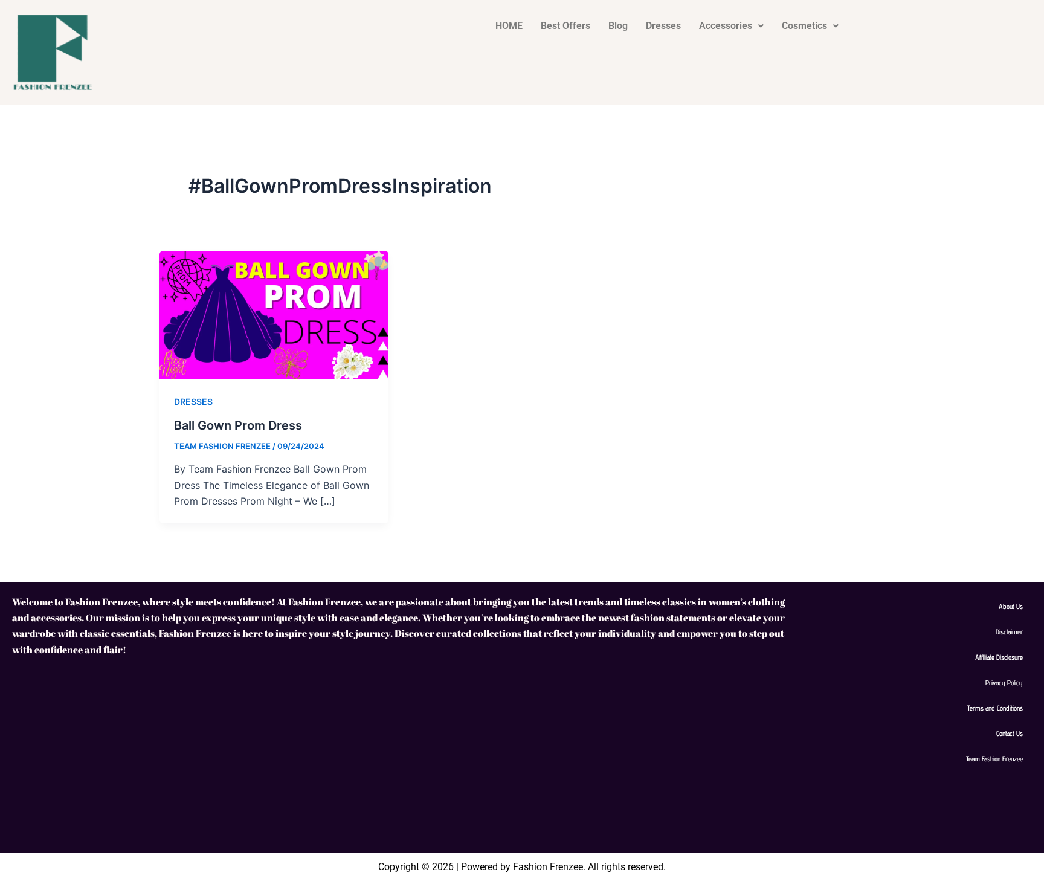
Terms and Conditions (995, 707)
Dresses (663, 25)
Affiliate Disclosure (999, 657)
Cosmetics (804, 25)
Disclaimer (1009, 631)
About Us (1011, 606)
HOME (509, 25)
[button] (731, 26)
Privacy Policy (1004, 682)
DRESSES (193, 401)
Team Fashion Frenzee (994, 758)
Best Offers (565, 25)
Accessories (725, 25)
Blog (618, 25)
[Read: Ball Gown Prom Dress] (274, 314)
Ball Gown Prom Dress (238, 425)
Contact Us (1009, 733)
